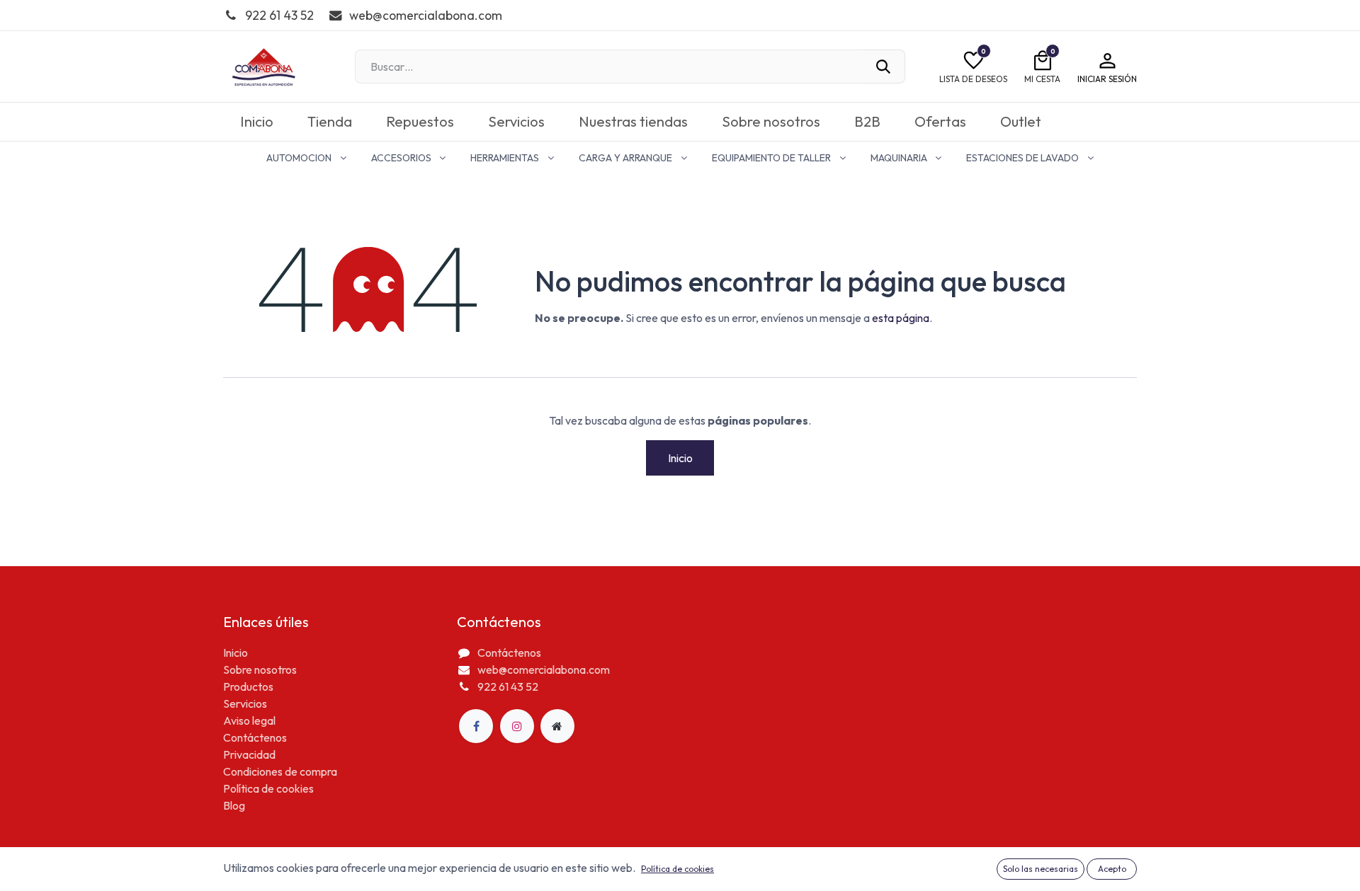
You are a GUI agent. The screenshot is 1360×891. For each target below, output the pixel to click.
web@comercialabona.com (543, 669)
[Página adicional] (557, 726)
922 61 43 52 (507, 686)
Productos (248, 686)
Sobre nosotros (260, 669)
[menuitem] (256, 122)
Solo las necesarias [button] (1040, 868)
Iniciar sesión (1107, 79)
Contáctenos (255, 737)
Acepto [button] (1112, 868)
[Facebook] (476, 726)
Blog (234, 805)
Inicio (680, 458)
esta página (900, 318)
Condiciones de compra (280, 771)
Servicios (245, 703)
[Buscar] (883, 67)
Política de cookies (268, 788)
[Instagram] (517, 726)
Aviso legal (249, 720)
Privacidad (249, 754)
